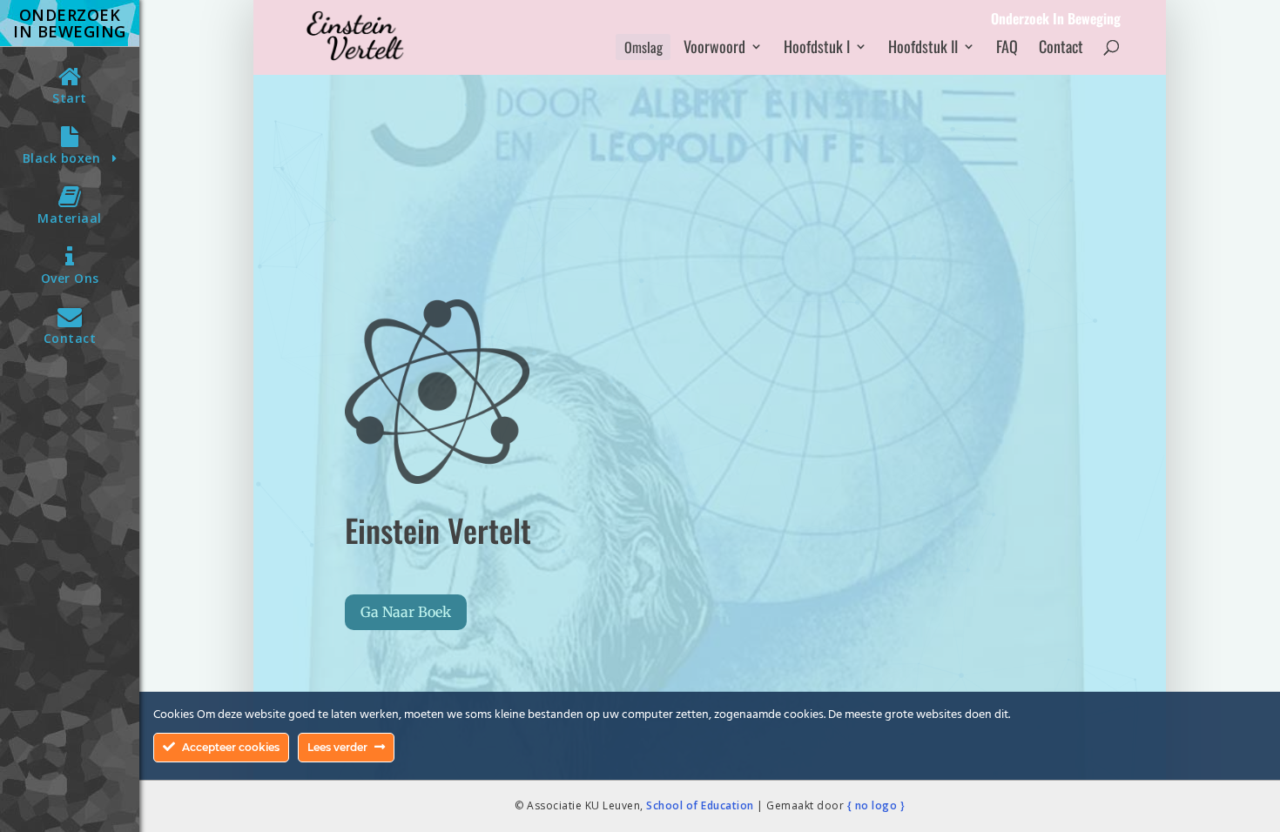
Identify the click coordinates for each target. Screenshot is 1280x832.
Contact (70, 338)
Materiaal (69, 218)
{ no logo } (876, 805)
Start (69, 98)
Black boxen (67, 158)
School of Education (700, 805)
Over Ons (70, 278)
